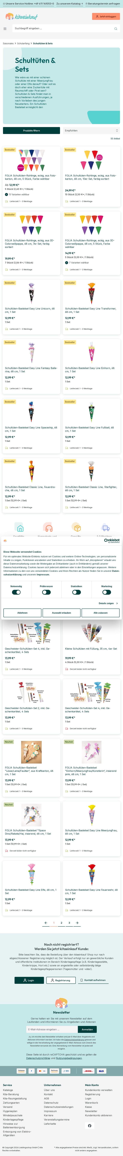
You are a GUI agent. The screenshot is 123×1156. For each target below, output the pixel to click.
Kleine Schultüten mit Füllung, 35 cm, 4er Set (91, 648)
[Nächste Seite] (77, 923)
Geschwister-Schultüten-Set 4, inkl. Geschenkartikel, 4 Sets (27, 650)
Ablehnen (22, 612)
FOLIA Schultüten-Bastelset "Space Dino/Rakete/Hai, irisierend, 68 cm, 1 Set (28, 832)
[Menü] (6, 28)
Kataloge (8, 1090)
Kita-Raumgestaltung (15, 1098)
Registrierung (92, 1094)
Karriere (48, 1115)
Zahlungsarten (11, 1102)
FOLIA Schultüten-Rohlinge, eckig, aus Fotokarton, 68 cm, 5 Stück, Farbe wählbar (30, 177)
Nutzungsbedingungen (69, 1058)
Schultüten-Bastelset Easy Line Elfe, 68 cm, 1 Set (30, 891)
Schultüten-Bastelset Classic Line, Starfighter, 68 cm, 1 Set (91, 488)
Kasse (88, 1106)
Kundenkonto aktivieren (98, 1115)
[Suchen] (116, 28)
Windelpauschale (12, 1115)
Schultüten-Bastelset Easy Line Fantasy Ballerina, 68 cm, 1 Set (31, 370)
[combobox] (62, 28)
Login (88, 1098)
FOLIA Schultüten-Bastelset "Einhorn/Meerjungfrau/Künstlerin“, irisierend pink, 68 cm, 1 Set (90, 771)
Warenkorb (91, 1102)
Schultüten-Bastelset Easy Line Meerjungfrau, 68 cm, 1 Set (91, 832)
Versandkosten (104, 1147)
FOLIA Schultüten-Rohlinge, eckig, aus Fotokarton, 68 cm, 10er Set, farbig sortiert (90, 177)
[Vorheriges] (5, 4)
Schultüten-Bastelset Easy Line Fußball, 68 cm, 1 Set (89, 429)
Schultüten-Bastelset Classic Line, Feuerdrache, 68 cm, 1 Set (30, 488)
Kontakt (48, 1094)
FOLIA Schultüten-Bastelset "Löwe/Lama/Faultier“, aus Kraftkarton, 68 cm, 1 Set (29, 771)
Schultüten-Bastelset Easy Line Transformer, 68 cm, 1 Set (90, 310)
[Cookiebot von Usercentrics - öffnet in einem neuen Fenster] (106, 541)
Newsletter (91, 1111)
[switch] (46, 592)
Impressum (43, 574)
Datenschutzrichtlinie (38, 1058)
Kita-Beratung (11, 1094)
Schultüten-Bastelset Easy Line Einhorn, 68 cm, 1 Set (89, 370)
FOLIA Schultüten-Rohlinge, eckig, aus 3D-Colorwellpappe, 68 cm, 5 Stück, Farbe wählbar (89, 244)
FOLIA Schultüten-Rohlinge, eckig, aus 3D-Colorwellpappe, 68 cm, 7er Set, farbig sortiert (29, 244)
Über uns (49, 1090)
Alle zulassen (101, 612)
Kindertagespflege (13, 1119)
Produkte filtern (31, 130)
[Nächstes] (118, 4)
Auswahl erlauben (61, 612)
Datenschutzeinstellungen (58, 1106)
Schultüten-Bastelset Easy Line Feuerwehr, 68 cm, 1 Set (91, 891)
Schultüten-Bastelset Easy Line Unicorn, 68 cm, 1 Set (30, 310)
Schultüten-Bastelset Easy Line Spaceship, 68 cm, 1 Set (31, 429)
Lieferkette (50, 1123)
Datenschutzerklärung (74, 1040)
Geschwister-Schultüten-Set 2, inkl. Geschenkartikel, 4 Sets (27, 710)
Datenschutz (51, 1102)
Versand (7, 1106)
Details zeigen (106, 603)
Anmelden (87, 1029)
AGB (46, 1098)
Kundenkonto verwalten (98, 1090)
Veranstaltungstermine (56, 1119)
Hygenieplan (10, 1111)
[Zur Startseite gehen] (21, 16)
